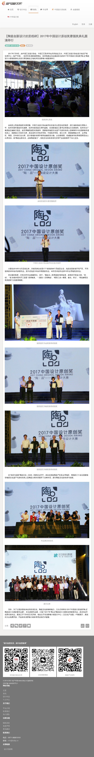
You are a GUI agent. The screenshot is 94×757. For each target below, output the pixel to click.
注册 (90, 24)
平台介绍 (6, 708)
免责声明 (6, 726)
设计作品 (6, 696)
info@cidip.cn (13, 740)
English (75, 24)
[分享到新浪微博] (20, 626)
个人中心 (6, 699)
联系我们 (6, 711)
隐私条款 (6, 723)
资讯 (4, 693)
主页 (4, 690)
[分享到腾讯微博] (25, 626)
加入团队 (6, 714)
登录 (83, 24)
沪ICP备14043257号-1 (10, 683)
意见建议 (6, 729)
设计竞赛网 (8, 749)
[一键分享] (12, 626)
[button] (44, 9)
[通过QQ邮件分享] (29, 626)
